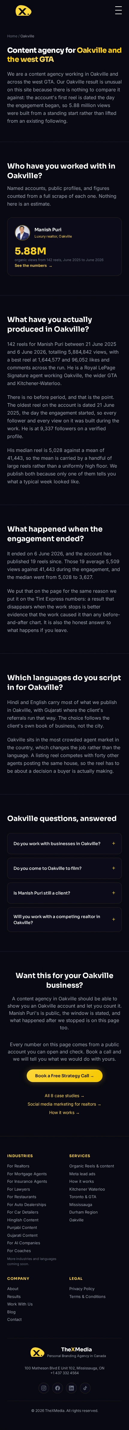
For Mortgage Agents (27, 1173)
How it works (81, 1181)
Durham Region (83, 1212)
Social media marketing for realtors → (64, 1103)
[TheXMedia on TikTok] (85, 1388)
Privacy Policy (81, 1288)
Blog (11, 1311)
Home (12, 36)
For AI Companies (23, 1242)
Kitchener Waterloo (87, 1189)
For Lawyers (18, 1189)
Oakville (76, 1219)
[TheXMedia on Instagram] (43, 1388)
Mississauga (80, 1204)
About (12, 1288)
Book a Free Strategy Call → (64, 1075)
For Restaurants (21, 1196)
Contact (14, 1319)
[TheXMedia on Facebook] (57, 1388)
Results (14, 1296)
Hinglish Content (22, 1219)
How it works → (64, 1112)
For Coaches (19, 1250)
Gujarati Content (22, 1235)
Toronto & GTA (82, 1196)
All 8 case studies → (65, 1095)
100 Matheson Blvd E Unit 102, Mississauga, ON (64, 1368)
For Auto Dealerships (26, 1204)
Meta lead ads (82, 1173)
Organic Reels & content (91, 1165)
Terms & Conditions (87, 1296)
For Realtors (18, 1165)
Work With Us (20, 1304)
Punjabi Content (22, 1227)
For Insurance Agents (27, 1181)
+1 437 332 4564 (64, 1373)
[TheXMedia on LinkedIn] (71, 1388)
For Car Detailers (22, 1212)
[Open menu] (118, 10)
